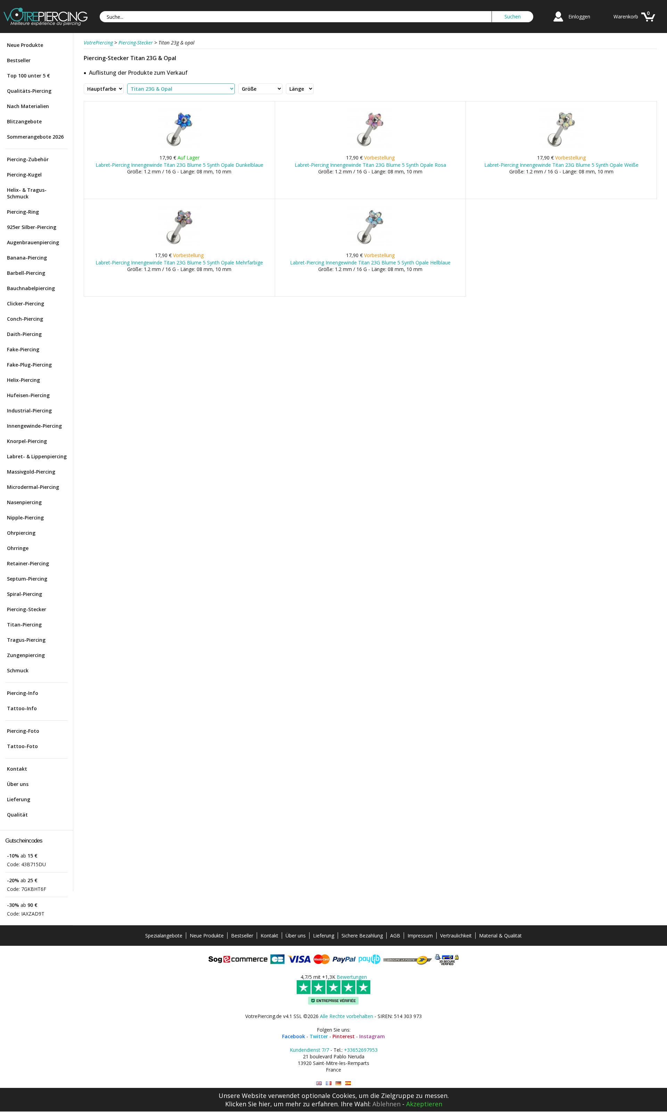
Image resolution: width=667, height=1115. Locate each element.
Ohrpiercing (21, 533)
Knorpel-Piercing (27, 441)
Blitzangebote (24, 121)
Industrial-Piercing (29, 410)
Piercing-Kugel (24, 174)
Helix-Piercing (23, 380)
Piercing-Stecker (26, 609)
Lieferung (18, 799)
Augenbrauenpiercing (33, 242)
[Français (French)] (329, 1083)
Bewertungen (352, 977)
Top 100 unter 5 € (28, 75)
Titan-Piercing (24, 624)
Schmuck (17, 670)
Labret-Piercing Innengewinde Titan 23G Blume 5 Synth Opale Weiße (561, 165)
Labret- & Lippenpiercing (37, 456)
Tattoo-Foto (22, 746)
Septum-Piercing (27, 578)
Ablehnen (386, 1104)
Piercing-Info (22, 693)
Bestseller (19, 60)
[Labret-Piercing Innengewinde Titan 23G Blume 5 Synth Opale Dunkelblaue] (179, 150)
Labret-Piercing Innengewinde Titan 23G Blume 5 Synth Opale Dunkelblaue (179, 165)
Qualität (17, 814)
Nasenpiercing (24, 502)
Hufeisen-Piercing (28, 395)
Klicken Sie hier (247, 1104)
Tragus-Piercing (26, 640)
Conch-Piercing (25, 318)
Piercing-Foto (23, 731)
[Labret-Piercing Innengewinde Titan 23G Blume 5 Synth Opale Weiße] (561, 150)
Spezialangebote (163, 935)
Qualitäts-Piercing (29, 91)
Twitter (319, 1036)
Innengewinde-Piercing (34, 426)
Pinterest (343, 1036)
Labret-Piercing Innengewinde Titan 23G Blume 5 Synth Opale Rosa (370, 165)
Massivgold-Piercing (31, 471)
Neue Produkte (25, 45)
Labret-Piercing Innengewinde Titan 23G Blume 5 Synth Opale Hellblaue (370, 262)
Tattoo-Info (22, 708)
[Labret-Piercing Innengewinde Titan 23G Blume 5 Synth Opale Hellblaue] (370, 248)
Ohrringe (17, 548)
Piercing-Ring (23, 211)
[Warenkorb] (648, 22)
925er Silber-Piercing (31, 227)
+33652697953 (361, 1050)
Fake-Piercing (23, 349)
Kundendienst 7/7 (309, 1050)
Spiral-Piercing (24, 594)
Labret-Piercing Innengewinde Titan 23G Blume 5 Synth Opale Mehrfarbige (179, 262)
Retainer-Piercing (28, 563)
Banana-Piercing (27, 257)
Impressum (420, 935)
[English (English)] (319, 1083)
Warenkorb (626, 16)
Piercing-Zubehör (28, 159)
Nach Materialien (28, 106)
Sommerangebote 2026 (35, 136)
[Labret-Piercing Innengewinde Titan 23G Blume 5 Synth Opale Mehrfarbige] (179, 248)
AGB (395, 935)
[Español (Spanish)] (348, 1083)
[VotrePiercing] (45, 24)
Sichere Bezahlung (362, 935)
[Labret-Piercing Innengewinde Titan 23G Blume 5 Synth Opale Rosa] (370, 150)
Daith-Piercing (24, 334)
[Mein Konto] (558, 22)
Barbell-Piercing (26, 273)
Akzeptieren (424, 1104)
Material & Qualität (500, 935)
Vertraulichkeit (456, 935)
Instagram (372, 1036)
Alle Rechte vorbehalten (346, 1016)
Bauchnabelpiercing (31, 288)
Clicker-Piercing (25, 303)
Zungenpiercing (26, 655)
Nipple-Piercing (25, 517)
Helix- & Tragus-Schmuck (27, 193)
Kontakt (17, 768)
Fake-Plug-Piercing (29, 364)
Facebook (293, 1036)
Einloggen (579, 16)
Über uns (17, 784)
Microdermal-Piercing (33, 487)
